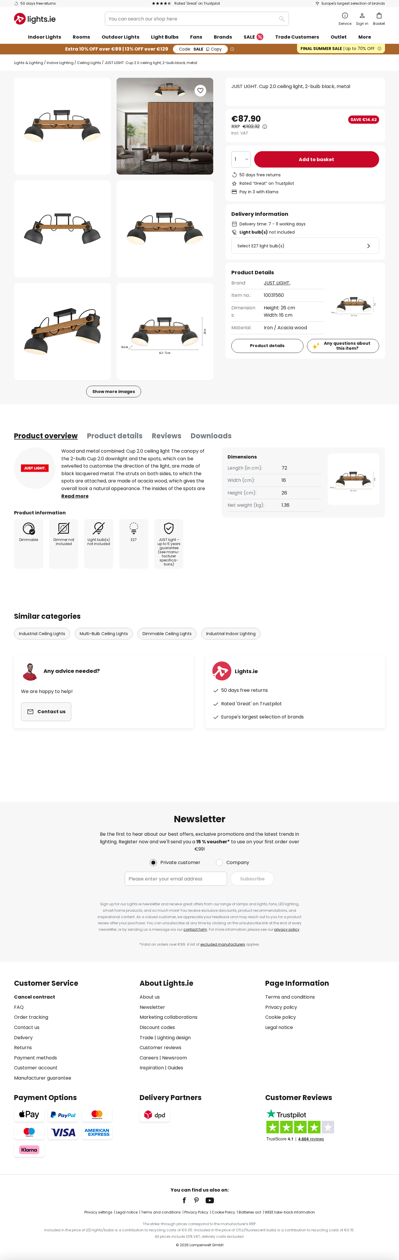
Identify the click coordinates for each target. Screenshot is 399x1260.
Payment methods (35, 1057)
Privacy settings (98, 1212)
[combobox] (197, 18)
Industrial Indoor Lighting (231, 634)
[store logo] (34, 19)
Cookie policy (280, 1017)
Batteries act (250, 1212)
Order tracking (31, 1017)
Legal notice (279, 1027)
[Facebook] (188, 1200)
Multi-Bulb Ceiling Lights (104, 634)
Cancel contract (34, 997)
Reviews (166, 436)
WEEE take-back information (290, 1212)
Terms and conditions (290, 997)
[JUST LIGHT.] (34, 468)
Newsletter (152, 1007)
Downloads (211, 436)
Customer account (36, 1067)
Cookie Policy (223, 1212)
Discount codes (157, 1027)
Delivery (23, 1037)
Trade (146, 1037)
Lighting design (174, 1037)
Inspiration (152, 1067)
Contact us (26, 1027)
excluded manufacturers (222, 944)
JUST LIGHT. (277, 283)
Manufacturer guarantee (42, 1078)
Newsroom (174, 1057)
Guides (175, 1067)
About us (150, 997)
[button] (62, 228)
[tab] (46, 436)
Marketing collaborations (168, 1017)
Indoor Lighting (60, 62)
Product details (115, 436)
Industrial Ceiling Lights (42, 634)
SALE (249, 37)
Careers (149, 1057)
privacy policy (286, 929)
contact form (195, 929)
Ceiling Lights (89, 62)
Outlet (339, 37)
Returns (23, 1047)
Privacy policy (281, 1007)
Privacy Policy (196, 1212)
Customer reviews (160, 1047)
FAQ (19, 1007)
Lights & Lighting (28, 62)
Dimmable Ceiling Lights (167, 634)
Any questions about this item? (347, 345)
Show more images (113, 391)
